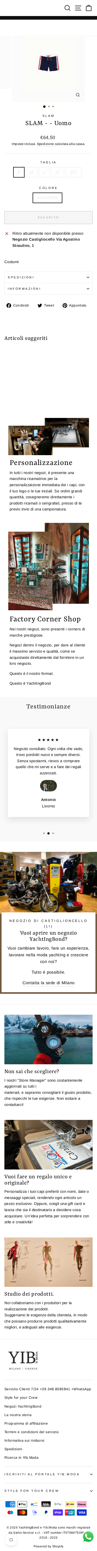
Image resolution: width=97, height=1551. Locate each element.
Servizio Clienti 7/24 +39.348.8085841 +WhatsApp (47, 1389)
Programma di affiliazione (26, 1423)
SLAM (48, 115)
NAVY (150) (47, 198)
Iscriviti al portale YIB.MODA (42, 1474)
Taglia (48, 162)
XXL (73, 172)
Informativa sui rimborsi (24, 1440)
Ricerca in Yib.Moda (21, 1458)
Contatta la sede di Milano (49, 982)
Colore (48, 187)
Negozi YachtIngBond (22, 1406)
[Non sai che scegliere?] (48, 1039)
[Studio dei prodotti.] (48, 1262)
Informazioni (24, 288)
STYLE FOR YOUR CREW (31, 1490)
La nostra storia (18, 1415)
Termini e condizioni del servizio (31, 1432)
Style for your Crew (21, 1398)
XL (57, 172)
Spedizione (45, 144)
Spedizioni (21, 277)
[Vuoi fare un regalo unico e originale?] (48, 1145)
